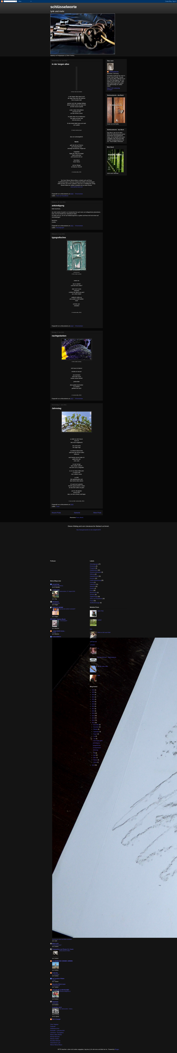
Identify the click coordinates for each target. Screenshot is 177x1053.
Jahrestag (56, 408)
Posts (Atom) (79, 517)
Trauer (57, 506)
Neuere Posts (56, 512)
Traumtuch (55, 1001)
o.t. (98, 648)
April (94, 755)
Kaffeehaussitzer (54, 1028)
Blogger (117, 1049)
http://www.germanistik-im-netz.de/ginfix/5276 (88, 530)
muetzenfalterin (56, 636)
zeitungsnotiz (93, 641)
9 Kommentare (79, 193)
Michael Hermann (55, 1036)
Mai (94, 753)
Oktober (95, 729)
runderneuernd (56, 985)
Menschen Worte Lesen (58, 984)
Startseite (77, 512)
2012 (93, 720)
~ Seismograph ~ (63, 620)
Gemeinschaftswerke (95, 572)
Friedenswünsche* (57, 945)
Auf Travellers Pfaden (58, 978)
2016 (93, 711)
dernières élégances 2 (65, 991)
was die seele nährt (102, 666)
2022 (93, 697)
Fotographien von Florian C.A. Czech (62, 949)
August (95, 734)
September (96, 731)
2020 (93, 701)
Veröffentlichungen (95, 602)
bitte (91, 629)
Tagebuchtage (93, 596)
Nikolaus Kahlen (54, 1038)
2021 (93, 699)
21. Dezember (55, 974)
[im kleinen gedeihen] (57, 585)
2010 (93, 765)
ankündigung (58, 205)
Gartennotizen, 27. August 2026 (67, 591)
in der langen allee (60, 64)
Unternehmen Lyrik (55, 1042)
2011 (93, 722)
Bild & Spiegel (56, 1019)
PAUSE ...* (54, 632)
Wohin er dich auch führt (103, 632)
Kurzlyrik (92, 578)
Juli (94, 736)
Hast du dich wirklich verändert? (67, 609)
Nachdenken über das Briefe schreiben (62, 939)
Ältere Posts (97, 512)
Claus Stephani (54, 1024)
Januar (95, 762)
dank (98, 675)
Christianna (55, 601)
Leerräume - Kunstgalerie (57, 1032)
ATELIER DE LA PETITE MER (60, 990)
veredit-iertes (56, 590)
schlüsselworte (63, 7)
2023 (93, 694)
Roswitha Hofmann (55, 1040)
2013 (93, 718)
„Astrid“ (54, 980)
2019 (93, 704)
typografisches (59, 237)
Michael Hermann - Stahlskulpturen (106, 657)
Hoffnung (92, 574)
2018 (93, 706)
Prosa (91, 590)
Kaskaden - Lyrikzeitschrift (57, 1030)
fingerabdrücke (56, 603)
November (96, 727)
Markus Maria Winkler (56, 1034)
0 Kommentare (79, 225)
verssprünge (55, 584)
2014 (93, 715)
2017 (93, 708)
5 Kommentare (79, 326)
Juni (94, 738)
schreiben (92, 645)
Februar (95, 760)
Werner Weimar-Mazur (56, 1044)
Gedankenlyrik (94, 570)
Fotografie (92, 568)
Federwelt (52, 1026)
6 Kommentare (79, 398)
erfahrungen (55, 1003)
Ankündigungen (60, 227)
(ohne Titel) (100, 611)
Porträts (92, 588)
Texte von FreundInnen (62, 195)
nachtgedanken (59, 336)
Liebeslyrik (93, 584)
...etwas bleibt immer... (58, 631)
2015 (93, 713)
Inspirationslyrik (94, 576)
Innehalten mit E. (57, 1007)
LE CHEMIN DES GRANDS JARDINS (62, 961)
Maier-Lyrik (55, 943)
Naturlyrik (92, 586)
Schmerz (92, 594)
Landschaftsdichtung (95, 580)
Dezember (96, 724)
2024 (93, 692)
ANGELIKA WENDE (57, 607)
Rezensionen (93, 592)
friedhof (99, 620)
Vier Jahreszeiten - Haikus (65, 1009)
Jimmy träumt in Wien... (65, 950)
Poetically (55, 973)
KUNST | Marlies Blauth (59, 619)
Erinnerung (93, 566)
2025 (93, 690)
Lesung (92, 582)
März (94, 757)
